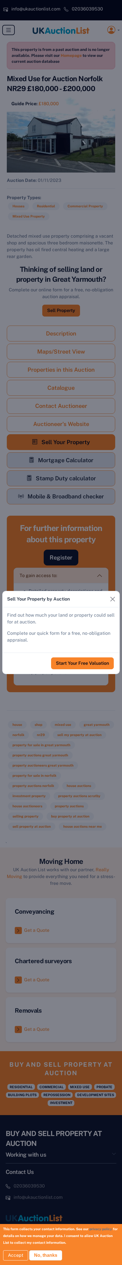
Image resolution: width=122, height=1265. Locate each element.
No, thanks (45, 1255)
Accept (15, 1255)
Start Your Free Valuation (82, 663)
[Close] (112, 599)
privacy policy (100, 1229)
